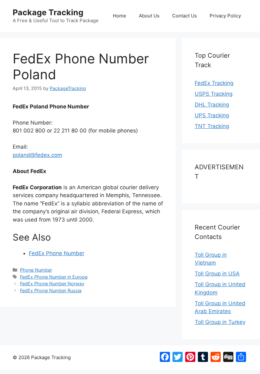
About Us (149, 16)
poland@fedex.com (37, 155)
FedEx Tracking (214, 83)
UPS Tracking (212, 115)
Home (119, 16)
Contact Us (184, 16)
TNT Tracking (212, 126)
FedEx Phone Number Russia (50, 290)
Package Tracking (48, 12)
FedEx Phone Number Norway (52, 283)
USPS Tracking (213, 94)
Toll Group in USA (217, 273)
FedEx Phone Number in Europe (54, 277)
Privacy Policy (225, 16)
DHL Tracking (212, 104)
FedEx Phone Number (56, 253)
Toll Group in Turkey (220, 322)
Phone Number (36, 270)
